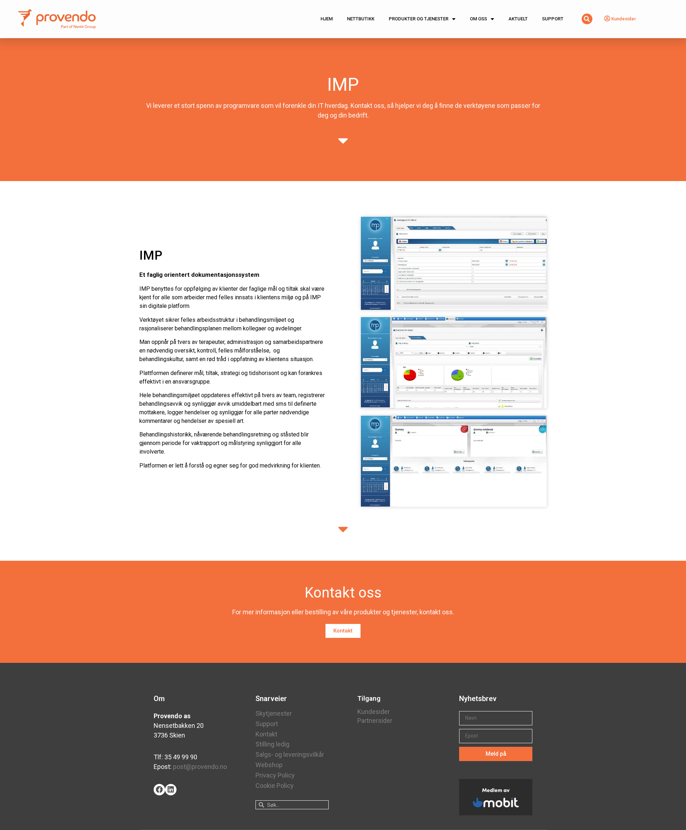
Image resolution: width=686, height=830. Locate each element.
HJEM (326, 18)
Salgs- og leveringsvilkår (289, 754)
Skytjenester (273, 713)
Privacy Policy (275, 775)
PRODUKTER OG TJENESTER (418, 18)
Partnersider (374, 720)
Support (266, 724)
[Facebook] (159, 789)
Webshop (269, 765)
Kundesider (373, 711)
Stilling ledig (272, 744)
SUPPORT (552, 18)
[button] (343, 631)
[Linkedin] (171, 789)
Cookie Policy (274, 785)
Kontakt (266, 734)
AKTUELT (518, 18)
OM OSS (478, 18)
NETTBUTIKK (360, 18)
